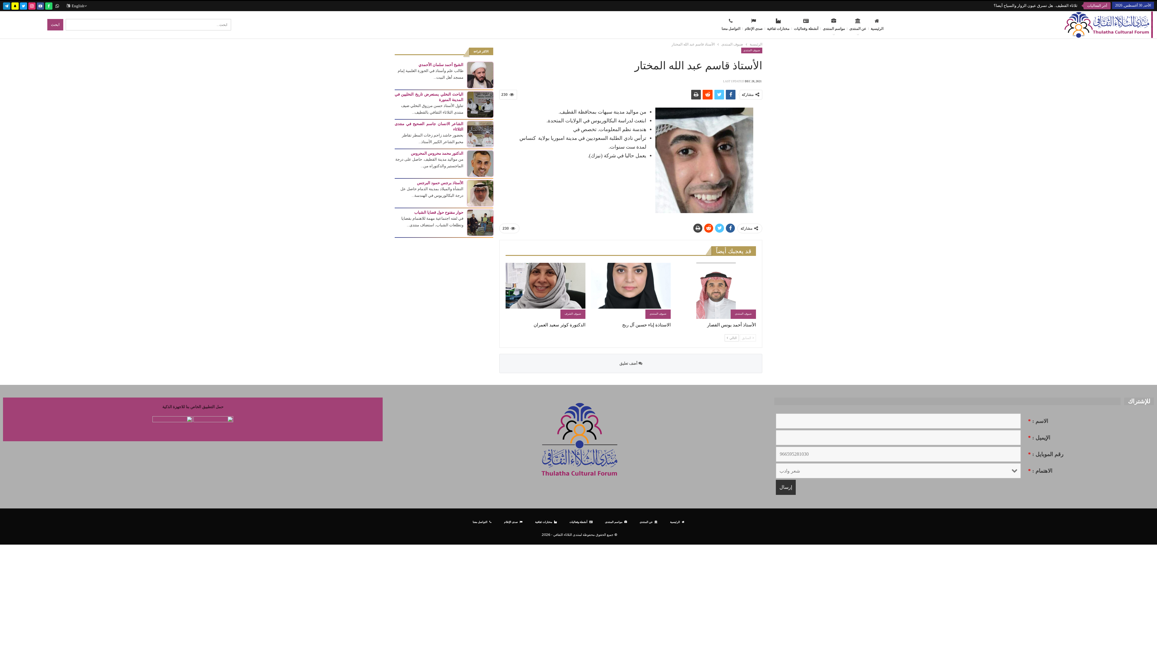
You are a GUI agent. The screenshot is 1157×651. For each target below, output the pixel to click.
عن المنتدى (857, 29)
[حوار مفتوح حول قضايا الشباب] (480, 222)
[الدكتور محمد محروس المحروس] (480, 163)
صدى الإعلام (754, 29)
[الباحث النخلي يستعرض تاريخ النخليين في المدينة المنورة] (480, 104)
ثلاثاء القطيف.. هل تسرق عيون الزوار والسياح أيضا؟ (1035, 5)
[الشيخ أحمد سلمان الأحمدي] (480, 74)
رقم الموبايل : (1046, 454)
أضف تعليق (628, 363)
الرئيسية (877, 29)
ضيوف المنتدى (751, 50)
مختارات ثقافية (778, 29)
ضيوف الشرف (573, 313)
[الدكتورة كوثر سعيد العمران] (545, 291)
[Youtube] (40, 5)
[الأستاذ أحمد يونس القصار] (716, 291)
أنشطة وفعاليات (806, 29)
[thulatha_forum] (32, 5)
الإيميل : (1039, 438)
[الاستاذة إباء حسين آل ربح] (631, 291)
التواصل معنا (731, 29)
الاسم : (1038, 421)
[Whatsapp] (57, 5)
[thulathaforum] (48, 5)
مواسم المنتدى (834, 29)
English (78, 6)
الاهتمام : (1040, 471)
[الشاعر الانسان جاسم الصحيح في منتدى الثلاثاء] (480, 133)
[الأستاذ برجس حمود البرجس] (480, 192)
